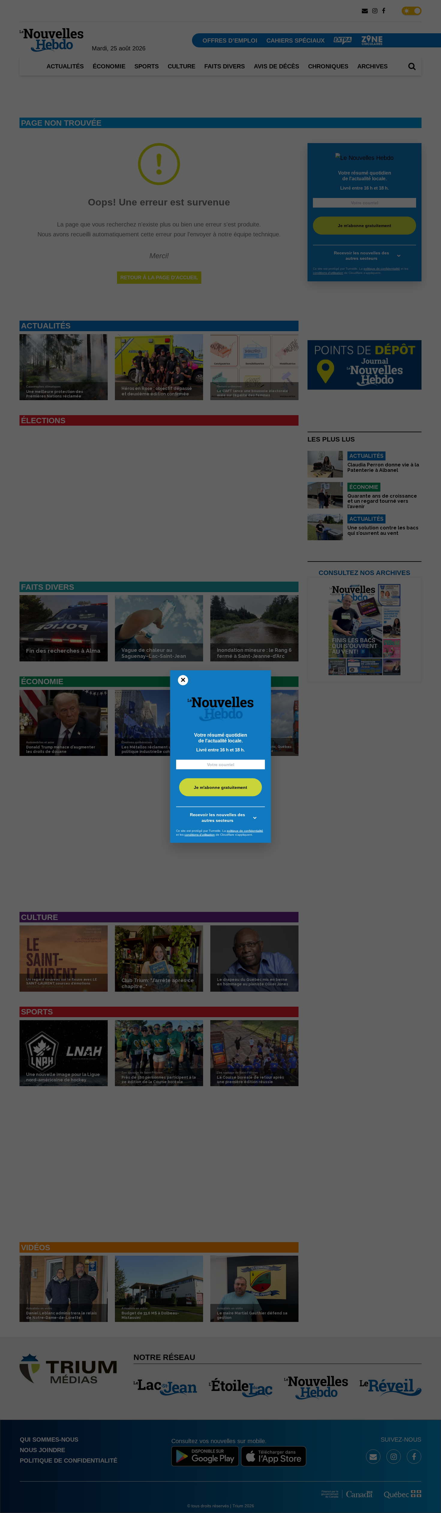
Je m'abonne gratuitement (220, 787)
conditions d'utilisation (199, 834)
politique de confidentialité (245, 830)
